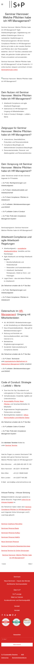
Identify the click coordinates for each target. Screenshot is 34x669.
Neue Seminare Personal (10, 541)
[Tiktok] (15, 615)
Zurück (4, 564)
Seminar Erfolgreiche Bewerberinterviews (15, 546)
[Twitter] (5, 615)
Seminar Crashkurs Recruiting (11, 524)
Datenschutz (5, 657)
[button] (2, 4)
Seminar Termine (11, 445)
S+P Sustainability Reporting (9, 654)
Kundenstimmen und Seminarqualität (17, 600)
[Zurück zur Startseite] (17, 4)
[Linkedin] (7, 615)
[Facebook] (2, 615)
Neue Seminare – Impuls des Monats (17, 581)
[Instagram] (13, 615)
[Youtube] (10, 615)
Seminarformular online (9, 69)
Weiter (30, 564)
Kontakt (17, 610)
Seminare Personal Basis (10, 528)
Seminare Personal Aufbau (10, 533)
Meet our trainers (17, 597)
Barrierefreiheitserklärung (19, 657)
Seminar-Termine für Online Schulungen (15, 550)
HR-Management (12, 312)
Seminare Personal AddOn (10, 537)
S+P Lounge (17, 594)
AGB (22, 654)
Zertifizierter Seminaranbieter (17, 584)
